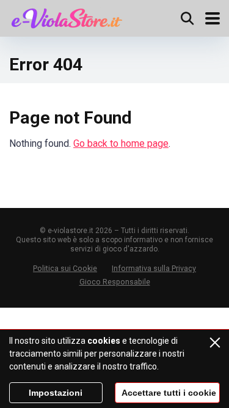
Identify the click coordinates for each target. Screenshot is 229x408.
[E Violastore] (67, 17)
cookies (103, 341)
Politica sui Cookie (65, 268)
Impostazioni (55, 393)
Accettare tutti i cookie (169, 393)
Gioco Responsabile (114, 281)
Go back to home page (121, 143)
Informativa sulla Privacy (154, 268)
